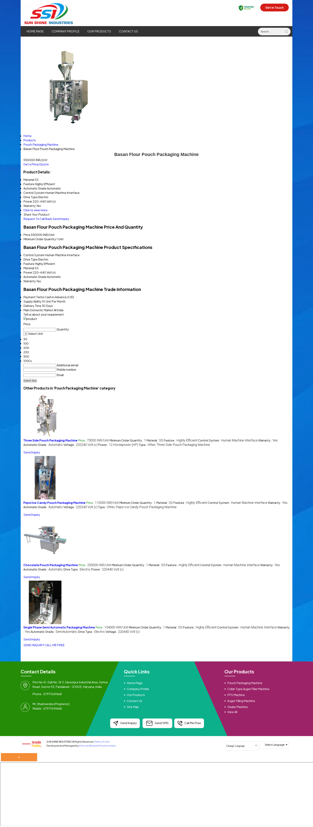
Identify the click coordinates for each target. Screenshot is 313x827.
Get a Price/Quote (36, 164)
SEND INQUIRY (33, 645)
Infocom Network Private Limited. (97, 745)
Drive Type (30, 259)
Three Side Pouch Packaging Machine (50, 440)
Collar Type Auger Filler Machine (248, 689)
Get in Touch (274, 7)
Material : (154, 440)
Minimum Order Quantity (39, 239)
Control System (34, 255)
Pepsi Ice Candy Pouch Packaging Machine (54, 503)
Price (26, 235)
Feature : (180, 440)
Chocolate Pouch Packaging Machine (50, 565)
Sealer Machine (237, 707)
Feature (28, 264)
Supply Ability (32, 301)
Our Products (99, 31)
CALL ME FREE (54, 645)
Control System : (228, 440)
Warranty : (268, 440)
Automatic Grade (34, 277)
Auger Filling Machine (241, 701)
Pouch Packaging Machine (244, 683)
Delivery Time (32, 306)
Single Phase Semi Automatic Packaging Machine (59, 627)
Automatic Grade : (43, 445)
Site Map (133, 707)
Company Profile (65, 31)
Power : (118, 445)
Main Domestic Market (38, 310)
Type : (174, 445)
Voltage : (80, 445)
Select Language (275, 744)
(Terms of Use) (101, 741)
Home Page (35, 31)
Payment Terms (33, 297)
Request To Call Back (37, 219)
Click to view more (35, 210)
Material (28, 268)
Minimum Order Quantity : (127, 440)
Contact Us (128, 31)
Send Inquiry (61, 219)
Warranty (29, 281)
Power (27, 272)
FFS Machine (236, 695)
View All (232, 712)
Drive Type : (77, 569)
